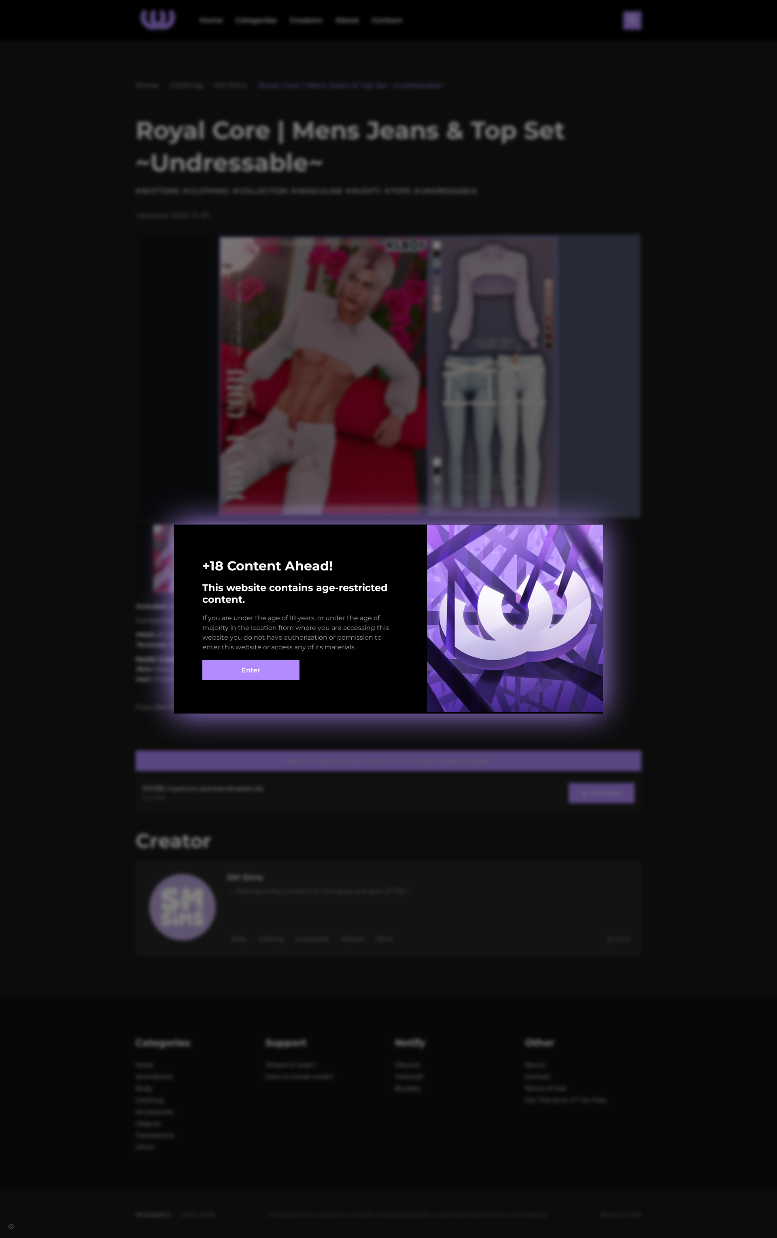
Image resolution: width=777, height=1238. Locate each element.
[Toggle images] (11, 1227)
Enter (251, 670)
